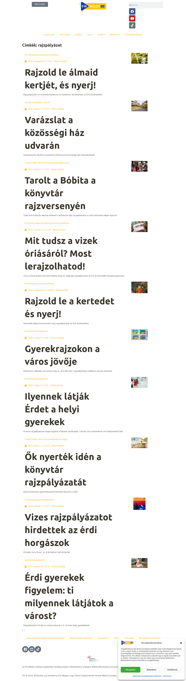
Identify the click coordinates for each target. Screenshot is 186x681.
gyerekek (29, 560)
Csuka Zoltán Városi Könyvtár (39, 163)
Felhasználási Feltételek (80, 638)
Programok (49, 34)
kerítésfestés (31, 102)
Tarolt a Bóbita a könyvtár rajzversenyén (60, 193)
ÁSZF (116, 638)
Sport (89, 34)
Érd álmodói (30, 331)
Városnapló (64, 34)
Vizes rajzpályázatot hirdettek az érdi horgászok (68, 530)
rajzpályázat (63, 223)
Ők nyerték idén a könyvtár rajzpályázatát (63, 469)
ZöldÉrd (101, 34)
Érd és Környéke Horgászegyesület (41, 223)
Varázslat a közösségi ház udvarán (54, 133)
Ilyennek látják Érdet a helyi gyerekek (57, 409)
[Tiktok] (132, 25)
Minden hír (115, 34)
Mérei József (43, 102)
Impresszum (167, 676)
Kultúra (78, 34)
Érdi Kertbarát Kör (33, 55)
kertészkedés (48, 283)
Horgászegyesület (33, 499)
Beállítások (172, 670)
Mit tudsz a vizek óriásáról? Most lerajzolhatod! (61, 253)
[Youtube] (132, 18)
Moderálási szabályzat (149, 638)
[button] (181, 643)
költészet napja (60, 439)
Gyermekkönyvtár (61, 163)
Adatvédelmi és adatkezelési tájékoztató (147, 676)
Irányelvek (129, 638)
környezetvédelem (50, 55)
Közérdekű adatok (133, 34)
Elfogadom (130, 670)
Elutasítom (151, 670)
